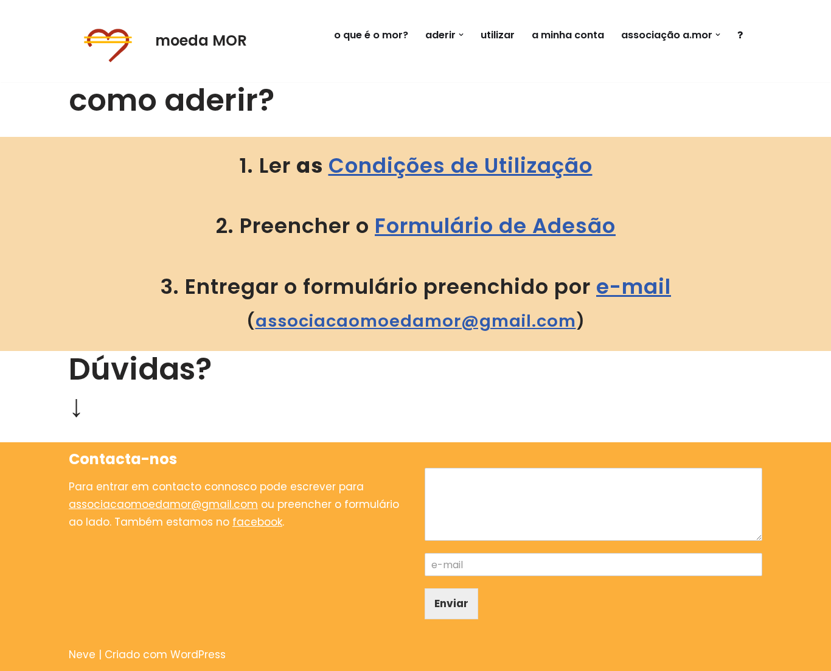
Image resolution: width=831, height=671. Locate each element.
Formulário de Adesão (495, 225)
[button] (461, 34)
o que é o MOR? (371, 35)
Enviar (451, 603)
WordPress (198, 654)
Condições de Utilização (461, 165)
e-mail (633, 286)
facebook (257, 522)
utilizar (498, 35)
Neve (82, 654)
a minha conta (568, 35)
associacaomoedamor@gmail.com (416, 321)
